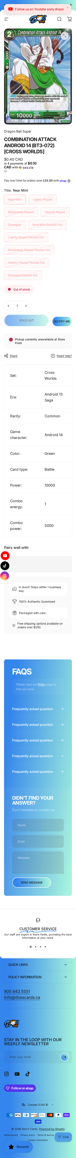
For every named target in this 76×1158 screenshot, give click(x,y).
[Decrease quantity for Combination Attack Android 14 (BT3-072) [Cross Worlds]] (8, 306)
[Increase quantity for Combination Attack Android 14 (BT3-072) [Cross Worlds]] (26, 306)
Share (13, 355)
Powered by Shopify (52, 1129)
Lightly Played (42, 199)
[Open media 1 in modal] (65, 36)
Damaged (14, 224)
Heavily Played (55, 212)
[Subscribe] (65, 1057)
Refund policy (11, 1135)
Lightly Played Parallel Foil (26, 237)
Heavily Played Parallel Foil (26, 262)
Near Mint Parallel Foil (47, 224)
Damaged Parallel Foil (22, 275)
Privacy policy (27, 1135)
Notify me (62, 321)
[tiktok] (4, 565)
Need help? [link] (64, 355)
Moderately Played (21, 212)
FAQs (41, 684)
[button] (20, 167)
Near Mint (14, 199)
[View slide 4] (45, 946)
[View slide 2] (35, 946)
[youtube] (4, 555)
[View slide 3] (40, 946)
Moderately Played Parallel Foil (29, 250)
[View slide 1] (30, 946)
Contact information (38, 1140)
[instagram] (5, 575)
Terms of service (45, 1135)
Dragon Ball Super (17, 131)
